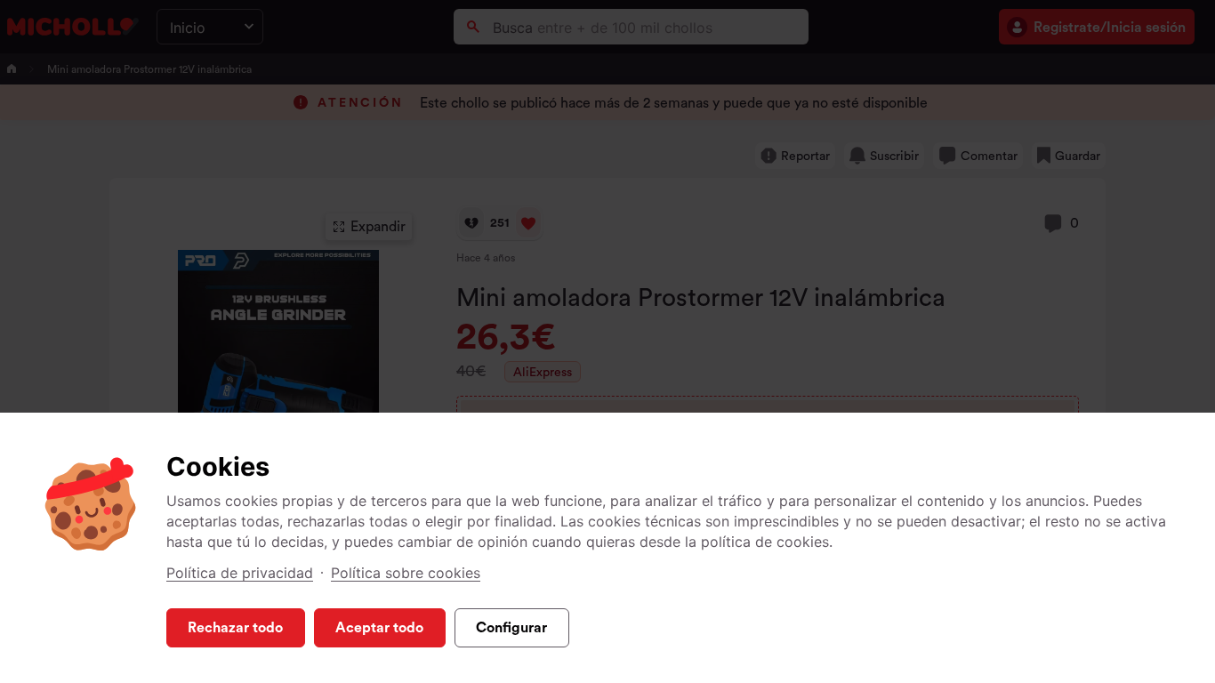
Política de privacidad (239, 573)
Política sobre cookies (405, 573)
